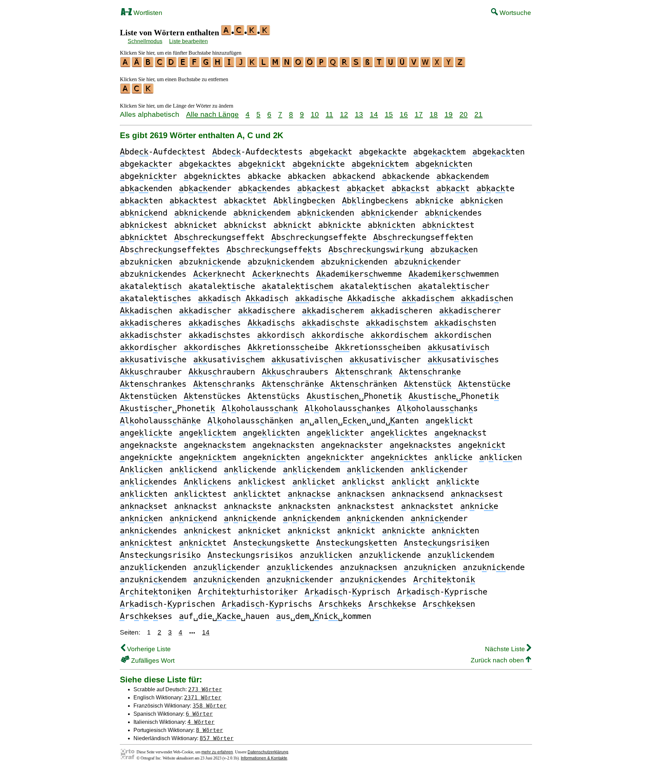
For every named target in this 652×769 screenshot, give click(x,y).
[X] (437, 65)
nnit (356, 530)
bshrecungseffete (318, 237)
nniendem (311, 518)
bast (411, 188)
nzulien (326, 555)
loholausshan (260, 408)
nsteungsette (271, 543)
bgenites (212, 176)
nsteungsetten (356, 543)
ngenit (482, 445)
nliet (313, 482)
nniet (259, 530)
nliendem (311, 469)
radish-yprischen (167, 604)
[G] (206, 65)
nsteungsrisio (160, 555)
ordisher (148, 347)
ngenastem (215, 445)
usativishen (307, 359)
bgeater (146, 164)
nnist (309, 530)
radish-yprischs (267, 604)
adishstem (397, 323)
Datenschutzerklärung (268, 752)
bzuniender (427, 262)
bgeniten (443, 164)
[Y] (449, 65)
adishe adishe (345, 298)
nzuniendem (153, 579)
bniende (200, 213)
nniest (207, 530)
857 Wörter (217, 738)
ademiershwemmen (454, 274)
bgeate (382, 152)
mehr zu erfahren (217, 752)
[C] (160, 65)
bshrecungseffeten (423, 237)
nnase (309, 494)
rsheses (146, 616)
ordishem (399, 335)
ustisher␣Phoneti (167, 408)
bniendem (261, 213)
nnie (479, 506)
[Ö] (310, 65)
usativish (458, 347)
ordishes (212, 347)
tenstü (427, 384)
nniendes (148, 530)
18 (434, 114)
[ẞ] (368, 65)
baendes (264, 188)
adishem (428, 298)
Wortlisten (147, 12)
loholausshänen (250, 420)
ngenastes (420, 445)
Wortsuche (514, 12)
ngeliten (271, 433)
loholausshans (437, 408)
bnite (339, 225)
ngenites (399, 457)
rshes (340, 604)
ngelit (449, 420)
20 (463, 114)
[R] (345, 65)
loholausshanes (347, 408)
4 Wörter (201, 722)
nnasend (418, 494)
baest (318, 188)
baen (307, 176)
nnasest (477, 494)
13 (359, 114)
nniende (250, 518)
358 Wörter (210, 705)
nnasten (304, 506)
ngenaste (148, 445)
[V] (414, 65)
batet (245, 200)
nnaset (143, 506)
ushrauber (151, 372)
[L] (264, 65)
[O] (299, 65)
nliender (439, 469)
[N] (287, 65)
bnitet (143, 237)
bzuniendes (153, 274)
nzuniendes (373, 579)
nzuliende (390, 555)
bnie (434, 200)
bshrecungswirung (375, 249)
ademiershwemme (359, 274)
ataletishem (297, 286)
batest (193, 200)
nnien (141, 518)
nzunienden (226, 579)
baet (366, 188)
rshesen (449, 604)
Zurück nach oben (498, 660)
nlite (457, 482)
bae (264, 176)
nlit (411, 482)
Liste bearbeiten (188, 41)
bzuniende (210, 262)
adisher (205, 310)
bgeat (330, 152)
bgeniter (148, 176)
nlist (363, 482)
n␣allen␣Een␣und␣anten (359, 420)
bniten (391, 225)
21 (478, 114)
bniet (195, 225)
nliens (207, 482)
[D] (172, 65)
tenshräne (293, 384)
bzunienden (354, 262)
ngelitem (207, 433)
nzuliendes (300, 567)
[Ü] (403, 65)
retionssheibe (288, 347)
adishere (266, 310)
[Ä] (137, 65)
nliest (262, 482)
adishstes (219, 335)
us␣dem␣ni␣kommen (323, 616)
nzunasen (368, 567)
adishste (330, 323)
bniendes (453, 213)
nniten (455, 530)
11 (329, 114)
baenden (146, 188)
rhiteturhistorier (248, 592)
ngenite (146, 457)
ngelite (146, 433)
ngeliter (335, 433)
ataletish (151, 286)
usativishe (153, 359)
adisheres (151, 323)
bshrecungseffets (274, 249)
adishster (151, 335)
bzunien (146, 262)
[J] (241, 65)
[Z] (460, 65)
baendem (462, 176)
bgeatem (439, 152)
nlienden (375, 469)
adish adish (243, 298)
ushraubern (221, 372)
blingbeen (304, 200)
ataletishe (221, 286)
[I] (229, 65)
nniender (439, 518)
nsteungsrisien (446, 543)
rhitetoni (444, 579)
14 (374, 114)
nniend (193, 518)
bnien (481, 200)
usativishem (229, 359)
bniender (389, 213)
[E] (183, 65)
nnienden (375, 518)
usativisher (385, 359)
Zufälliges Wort (152, 660)
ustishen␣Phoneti (354, 396)
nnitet (203, 543)
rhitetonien (155, 592)
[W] (426, 65)
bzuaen (454, 249)
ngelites (399, 433)
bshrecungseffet (219, 237)
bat (453, 188)
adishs (271, 323)
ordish (281, 335)
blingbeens (375, 200)
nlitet (257, 494)
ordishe (337, 335)
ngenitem (207, 457)
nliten (143, 494)
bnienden (325, 213)
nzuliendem (461, 555)
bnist (245, 225)
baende (406, 176)
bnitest (448, 225)
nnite (403, 530)
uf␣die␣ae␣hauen (224, 616)
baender (205, 188)
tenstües (212, 396)
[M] (276, 65)
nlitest (200, 494)
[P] (322, 65)
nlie (453, 457)
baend (353, 176)
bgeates (205, 164)
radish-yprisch (347, 592)
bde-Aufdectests (257, 152)
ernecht (219, 274)
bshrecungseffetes (170, 249)
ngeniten (271, 457)
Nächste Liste (506, 649)
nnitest (146, 543)
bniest (143, 225)
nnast (195, 506)
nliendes (148, 482)
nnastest (365, 506)
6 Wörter (199, 714)
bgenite (318, 164)
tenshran (363, 372)
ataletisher (453, 286)
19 (449, 114)
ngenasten (283, 445)
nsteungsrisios (250, 555)
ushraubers (295, 372)
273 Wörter (205, 689)
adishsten (465, 323)
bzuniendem (281, 262)
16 (404, 114)
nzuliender (226, 567)
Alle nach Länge (212, 114)
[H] (218, 65)
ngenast (460, 433)
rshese (392, 604)
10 (315, 114)
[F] (195, 65)
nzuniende (494, 567)
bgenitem (380, 164)
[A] (125, 65)
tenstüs (274, 396)
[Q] (333, 65)
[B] (149, 65)
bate (495, 188)
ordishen (462, 335)
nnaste (247, 506)
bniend (143, 213)
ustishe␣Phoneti (454, 396)
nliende (250, 469)
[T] (379, 65)
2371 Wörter (202, 697)
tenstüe (484, 384)
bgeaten (498, 152)
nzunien (430, 567)
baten (141, 200)
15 (389, 114)
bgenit (262, 164)
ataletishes (155, 298)
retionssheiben (378, 347)
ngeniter (335, 457)
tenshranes (153, 384)
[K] (252, 65)
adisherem (333, 310)
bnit (292, 225)
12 (344, 114)
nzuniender (300, 579)
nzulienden (153, 567)
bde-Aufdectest (162, 152)
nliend (193, 469)
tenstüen (148, 396)
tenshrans (224, 384)
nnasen (361, 494)
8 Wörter (209, 730)
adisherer (470, 310)
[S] (356, 65)
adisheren (401, 310)
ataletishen (375, 286)
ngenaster (352, 445)
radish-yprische (442, 592)
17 (419, 114)
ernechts (280, 274)
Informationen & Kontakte (264, 758)
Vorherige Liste (148, 649)
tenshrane (430, 372)
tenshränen (363, 384)
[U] (391, 65)
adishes (214, 323)
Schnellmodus (145, 41)
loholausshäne (160, 420)
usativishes (463, 359)
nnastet (427, 506)
